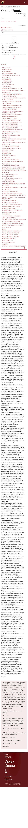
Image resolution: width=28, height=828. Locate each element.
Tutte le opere (8, 30)
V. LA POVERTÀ (6, 214)
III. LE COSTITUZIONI (8, 180)
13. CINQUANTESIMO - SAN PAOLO (11, 101)
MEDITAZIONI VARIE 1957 (9, 73)
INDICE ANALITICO (7, 240)
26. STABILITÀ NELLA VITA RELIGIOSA (12, 130)
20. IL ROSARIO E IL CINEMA (9, 118)
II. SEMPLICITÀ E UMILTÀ (9, 201)
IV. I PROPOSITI (6, 189)
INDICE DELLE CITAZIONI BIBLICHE (11, 231)
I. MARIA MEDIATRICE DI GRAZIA (11, 206)
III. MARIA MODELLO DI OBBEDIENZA (12, 210)
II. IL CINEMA (5, 186)
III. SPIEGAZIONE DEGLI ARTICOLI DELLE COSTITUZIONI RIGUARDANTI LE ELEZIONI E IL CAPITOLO (14, 170)
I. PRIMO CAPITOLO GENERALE (10, 165)
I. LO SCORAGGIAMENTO (9, 156)
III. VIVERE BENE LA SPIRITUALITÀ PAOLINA (14, 195)
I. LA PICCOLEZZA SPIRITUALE (10, 191)
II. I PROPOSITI (6, 157)
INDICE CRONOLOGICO (8, 242)
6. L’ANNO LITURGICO (8, 85)
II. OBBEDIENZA (6, 154)
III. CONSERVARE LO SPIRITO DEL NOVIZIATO (14, 187)
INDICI (4, 229)
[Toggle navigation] (25, 2)
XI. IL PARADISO (6, 227)
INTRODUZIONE (6, 71)
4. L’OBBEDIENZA (7, 81)
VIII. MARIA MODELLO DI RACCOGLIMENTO (14, 220)
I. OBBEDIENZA (6, 152)
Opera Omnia (11, 10)
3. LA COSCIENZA (6, 79)
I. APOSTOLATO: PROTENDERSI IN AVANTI (13, 184)
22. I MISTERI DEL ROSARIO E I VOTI (12, 122)
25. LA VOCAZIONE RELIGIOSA (10, 128)
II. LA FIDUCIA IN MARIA (8, 208)
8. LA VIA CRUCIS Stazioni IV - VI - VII (12, 88)
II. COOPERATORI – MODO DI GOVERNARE (13, 167)
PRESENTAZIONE (7, 69)
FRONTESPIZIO (6, 67)
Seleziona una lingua (21, 13)
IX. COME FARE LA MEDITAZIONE (11, 222)
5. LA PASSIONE (6, 83)
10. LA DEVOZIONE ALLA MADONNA (12, 94)
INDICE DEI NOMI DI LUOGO (10, 235)
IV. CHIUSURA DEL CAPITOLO (10, 174)
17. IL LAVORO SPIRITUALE (9, 109)
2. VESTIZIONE (6, 77)
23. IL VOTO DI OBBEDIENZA (10, 124)
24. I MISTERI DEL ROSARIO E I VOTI (12, 126)
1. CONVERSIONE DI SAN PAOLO (11, 75)
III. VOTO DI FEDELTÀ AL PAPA (10, 159)
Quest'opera (7, 27)
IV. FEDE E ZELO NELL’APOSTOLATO (12, 204)
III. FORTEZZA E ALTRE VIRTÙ (10, 202)
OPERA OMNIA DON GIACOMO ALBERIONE (13, 246)
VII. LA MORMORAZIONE (8, 218)
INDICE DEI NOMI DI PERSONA (10, 233)
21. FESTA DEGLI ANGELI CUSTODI (11, 120)
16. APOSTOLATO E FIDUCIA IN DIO (11, 107)
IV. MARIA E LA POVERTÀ (9, 212)
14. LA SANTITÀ (6, 103)
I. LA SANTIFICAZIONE (8, 176)
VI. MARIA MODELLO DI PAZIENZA (11, 216)
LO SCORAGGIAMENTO (8, 182)
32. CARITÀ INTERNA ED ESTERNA (11, 148)
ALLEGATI (5, 244)
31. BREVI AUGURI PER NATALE (10, 146)
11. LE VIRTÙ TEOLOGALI (9, 96)
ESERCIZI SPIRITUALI (8, 150)
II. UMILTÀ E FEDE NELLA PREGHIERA (12, 193)
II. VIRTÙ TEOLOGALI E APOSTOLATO (12, 178)
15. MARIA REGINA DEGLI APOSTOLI (12, 105)
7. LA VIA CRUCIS (6, 87)
